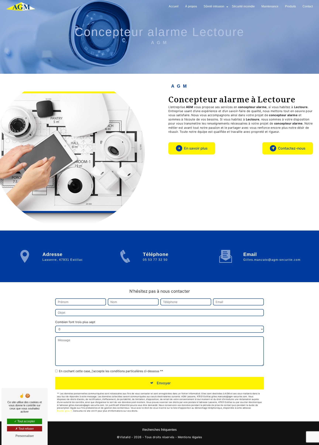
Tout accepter (26, 421)
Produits (290, 6)
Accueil (174, 6)
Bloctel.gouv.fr (64, 411)
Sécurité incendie (243, 6)
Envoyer (164, 383)
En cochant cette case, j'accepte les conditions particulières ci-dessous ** (111, 371)
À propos (191, 6)
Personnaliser (25, 435)
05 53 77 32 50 (155, 259)
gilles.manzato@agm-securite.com (272, 259)
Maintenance (269, 6)
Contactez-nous (291, 148)
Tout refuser (26, 428)
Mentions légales (190, 437)
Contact (308, 6)
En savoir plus (195, 148)
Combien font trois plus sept (75, 322)
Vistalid (125, 437)
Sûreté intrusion (214, 6)
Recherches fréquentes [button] (159, 430)
